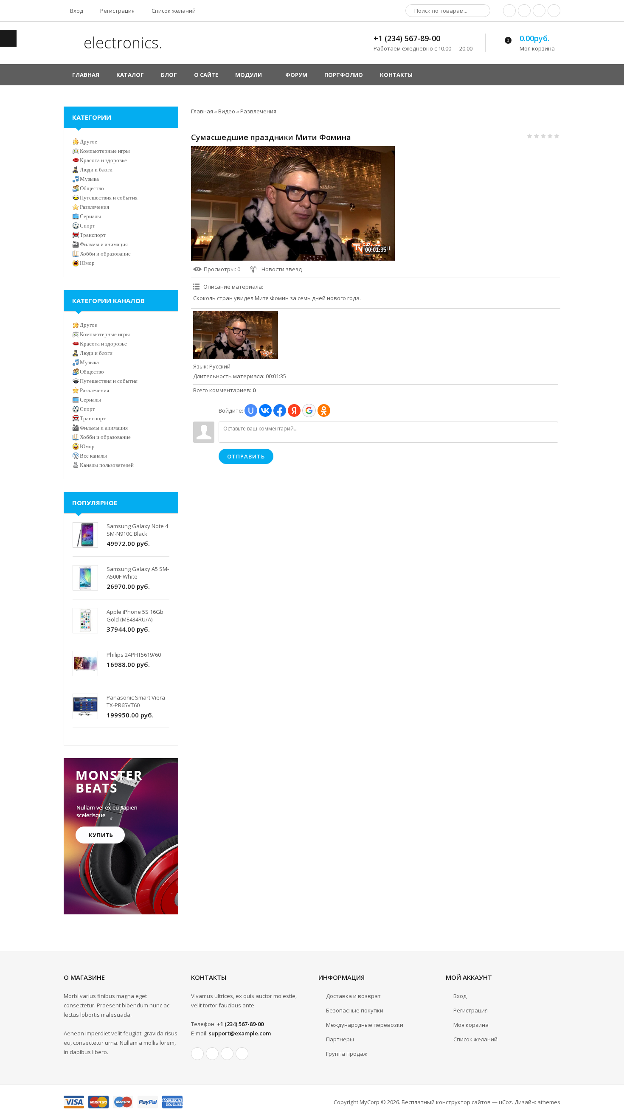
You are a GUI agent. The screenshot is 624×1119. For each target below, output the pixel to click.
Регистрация (117, 10)
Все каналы (93, 456)
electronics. (121, 42)
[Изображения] (235, 335)
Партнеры (340, 1039)
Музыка (89, 179)
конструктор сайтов (463, 1102)
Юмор (87, 263)
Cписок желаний (475, 1039)
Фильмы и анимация (104, 244)
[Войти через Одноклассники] (324, 410)
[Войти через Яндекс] (294, 410)
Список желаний (173, 10)
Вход (76, 10)
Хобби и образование (105, 253)
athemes (548, 1102)
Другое (88, 141)
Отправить (246, 456)
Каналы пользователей (107, 465)
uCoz (505, 1102)
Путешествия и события (109, 197)
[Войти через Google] (309, 410)
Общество (92, 188)
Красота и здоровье (103, 160)
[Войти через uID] (251, 410)
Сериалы (90, 216)
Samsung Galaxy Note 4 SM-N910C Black (137, 529)
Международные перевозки (364, 1025)
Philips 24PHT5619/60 (134, 654)
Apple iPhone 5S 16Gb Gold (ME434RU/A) (135, 615)
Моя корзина (471, 1025)
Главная (202, 111)
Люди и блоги (96, 169)
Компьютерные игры (105, 151)
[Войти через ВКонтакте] (265, 410)
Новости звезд (281, 269)
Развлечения (258, 111)
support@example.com (240, 1033)
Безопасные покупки (354, 1010)
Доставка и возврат (353, 996)
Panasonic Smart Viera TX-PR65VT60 (136, 701)
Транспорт (93, 235)
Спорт (87, 225)
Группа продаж (346, 1053)
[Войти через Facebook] (279, 410)
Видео (226, 111)
